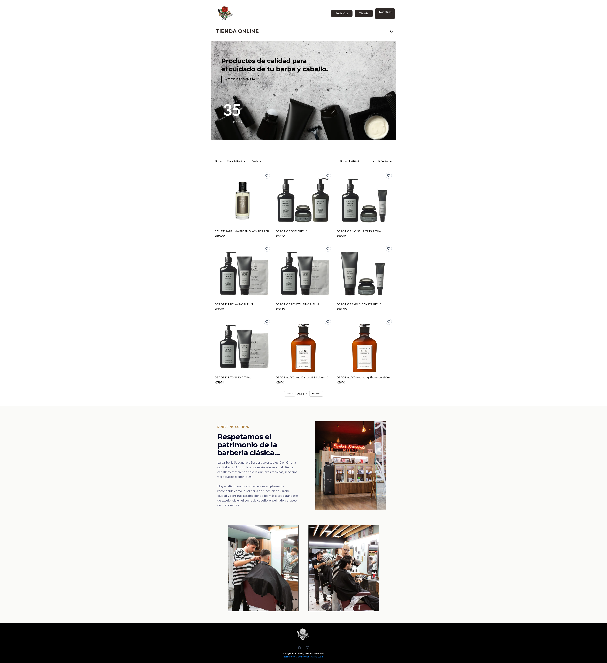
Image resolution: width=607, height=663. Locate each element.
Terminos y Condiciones (296, 656)
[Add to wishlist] (267, 176)
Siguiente (316, 393)
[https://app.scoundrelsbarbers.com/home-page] (225, 13)
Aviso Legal (317, 656)
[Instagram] (308, 648)
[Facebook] (299, 648)
